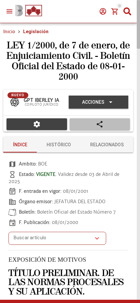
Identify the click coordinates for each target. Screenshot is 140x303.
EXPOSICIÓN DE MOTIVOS (47, 259)
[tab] (20, 144)
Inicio (9, 31)
